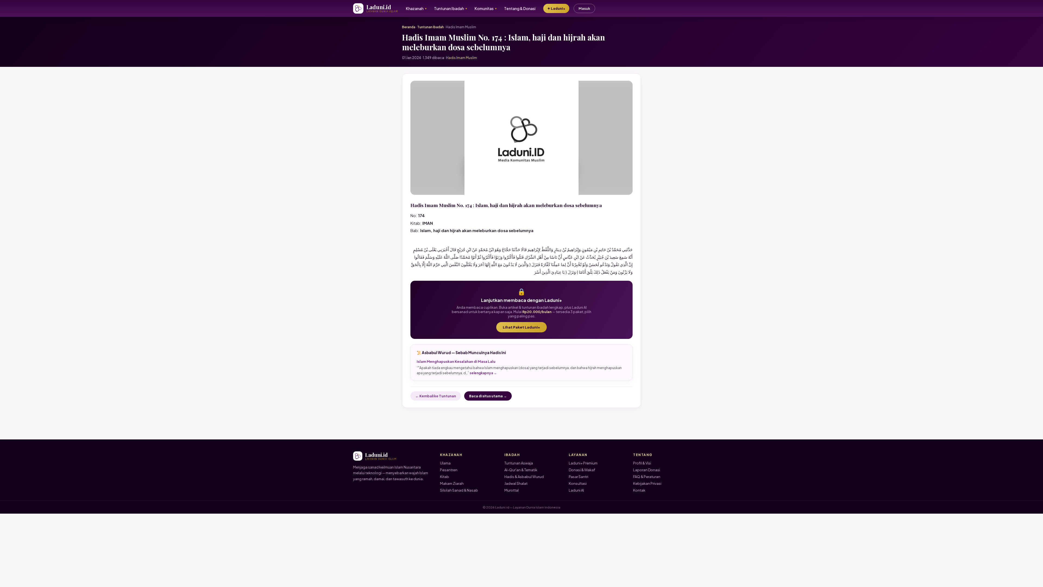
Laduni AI (576, 490)
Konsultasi (578, 483)
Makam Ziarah (452, 483)
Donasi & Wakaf (582, 470)
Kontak (639, 490)
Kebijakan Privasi (647, 483)
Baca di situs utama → (488, 396)
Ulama (445, 463)
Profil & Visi (642, 463)
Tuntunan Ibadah (430, 27)
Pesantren (448, 470)
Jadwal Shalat (515, 483)
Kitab (444, 476)
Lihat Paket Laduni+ (521, 327)
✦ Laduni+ (556, 8)
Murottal (511, 490)
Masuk (584, 8)
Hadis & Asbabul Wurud (524, 476)
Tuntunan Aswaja (518, 463)
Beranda (408, 27)
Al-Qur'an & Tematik (520, 470)
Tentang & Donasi (519, 8)
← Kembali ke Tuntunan (435, 396)
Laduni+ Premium (583, 463)
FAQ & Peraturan (646, 476)
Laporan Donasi (646, 470)
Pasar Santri (578, 476)
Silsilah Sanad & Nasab (459, 490)
